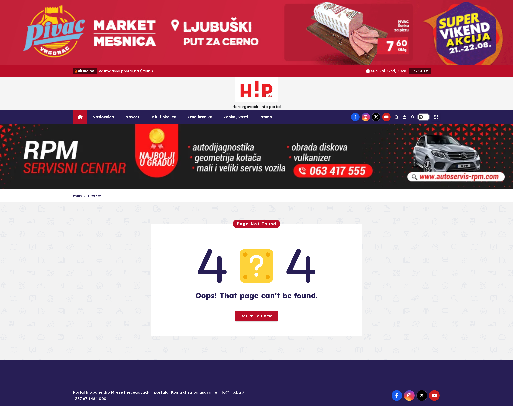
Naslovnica (103, 116)
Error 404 (95, 195)
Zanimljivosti (236, 116)
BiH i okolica (164, 116)
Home (77, 195)
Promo (265, 116)
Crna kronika (200, 116)
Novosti (132, 116)
